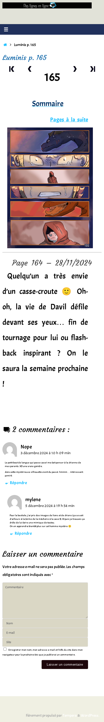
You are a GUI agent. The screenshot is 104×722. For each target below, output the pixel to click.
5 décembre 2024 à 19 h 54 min (49, 505)
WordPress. (90, 715)
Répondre (18, 483)
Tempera (70, 715)
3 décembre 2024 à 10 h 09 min (46, 452)
